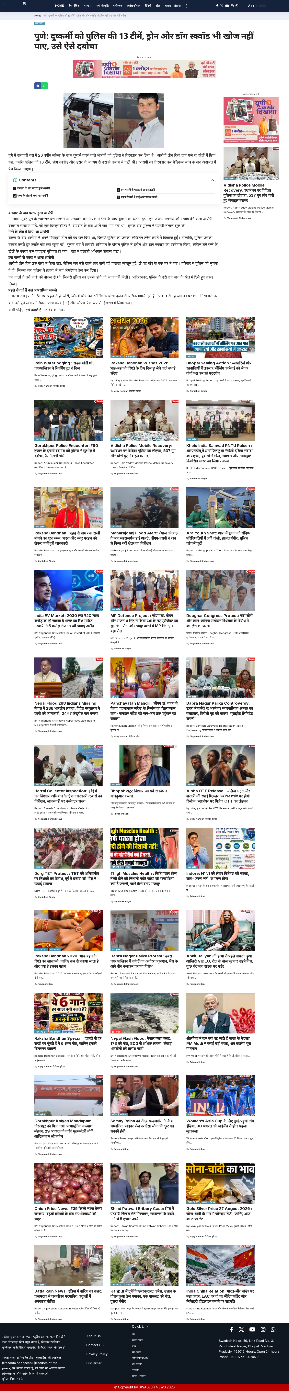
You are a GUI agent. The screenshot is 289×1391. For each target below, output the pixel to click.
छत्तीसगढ (39, 867)
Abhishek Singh (198, 391)
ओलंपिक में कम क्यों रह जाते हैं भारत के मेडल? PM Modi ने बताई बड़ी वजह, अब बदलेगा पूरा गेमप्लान (218, 1043)
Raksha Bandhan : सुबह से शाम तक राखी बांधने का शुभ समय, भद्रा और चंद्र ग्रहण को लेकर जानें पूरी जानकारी (67, 538)
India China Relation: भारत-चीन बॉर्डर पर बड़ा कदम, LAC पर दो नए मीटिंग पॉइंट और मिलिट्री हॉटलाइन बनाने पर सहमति (220, 1296)
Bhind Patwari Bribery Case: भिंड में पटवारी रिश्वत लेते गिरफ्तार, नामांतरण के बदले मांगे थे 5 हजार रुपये (142, 1213)
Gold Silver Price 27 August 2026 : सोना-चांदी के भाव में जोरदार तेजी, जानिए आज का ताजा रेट (219, 1213)
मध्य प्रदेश (229, 178)
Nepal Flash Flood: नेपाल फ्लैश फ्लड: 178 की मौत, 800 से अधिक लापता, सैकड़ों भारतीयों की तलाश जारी (141, 1043)
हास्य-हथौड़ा (41, 356)
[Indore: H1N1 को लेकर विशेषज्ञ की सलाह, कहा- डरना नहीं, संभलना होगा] (220, 848)
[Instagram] (232, 5)
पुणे (11, 155)
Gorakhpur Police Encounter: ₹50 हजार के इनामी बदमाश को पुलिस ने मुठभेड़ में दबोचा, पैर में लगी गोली (66, 450)
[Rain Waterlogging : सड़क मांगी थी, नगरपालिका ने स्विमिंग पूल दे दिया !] (68, 337)
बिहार (190, 526)
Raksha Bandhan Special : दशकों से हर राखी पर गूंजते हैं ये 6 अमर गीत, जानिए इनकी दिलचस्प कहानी (67, 1043)
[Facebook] (217, 5)
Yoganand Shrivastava (239, 218)
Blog (115, 697)
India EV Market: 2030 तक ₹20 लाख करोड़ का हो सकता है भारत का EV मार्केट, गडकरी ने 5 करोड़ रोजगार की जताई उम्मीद (66, 620)
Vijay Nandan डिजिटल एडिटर (51, 385)
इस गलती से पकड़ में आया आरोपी (138, 190)
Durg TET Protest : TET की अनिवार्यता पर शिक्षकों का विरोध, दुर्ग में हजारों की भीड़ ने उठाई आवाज (66, 878)
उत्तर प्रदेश (40, 439)
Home (37, 15)
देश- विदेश (40, 697)
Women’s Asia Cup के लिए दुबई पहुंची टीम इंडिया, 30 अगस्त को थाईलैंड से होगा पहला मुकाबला (220, 1126)
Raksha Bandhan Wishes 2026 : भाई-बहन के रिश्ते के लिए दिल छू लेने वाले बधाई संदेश (142, 368)
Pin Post (117, 356)
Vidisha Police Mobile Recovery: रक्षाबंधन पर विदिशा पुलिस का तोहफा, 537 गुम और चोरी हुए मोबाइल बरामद (249, 193)
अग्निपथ (191, 356)
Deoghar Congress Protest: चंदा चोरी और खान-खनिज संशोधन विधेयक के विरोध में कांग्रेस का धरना (219, 620)
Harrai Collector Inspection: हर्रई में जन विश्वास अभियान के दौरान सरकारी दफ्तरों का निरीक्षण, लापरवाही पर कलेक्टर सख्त (68, 796)
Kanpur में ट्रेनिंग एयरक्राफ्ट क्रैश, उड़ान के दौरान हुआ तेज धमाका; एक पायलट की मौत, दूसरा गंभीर (143, 1296)
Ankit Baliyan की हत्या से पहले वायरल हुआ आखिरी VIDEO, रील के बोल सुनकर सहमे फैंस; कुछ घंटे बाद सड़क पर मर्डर (219, 961)
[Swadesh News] (36, 6)
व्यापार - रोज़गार (208, 1202)
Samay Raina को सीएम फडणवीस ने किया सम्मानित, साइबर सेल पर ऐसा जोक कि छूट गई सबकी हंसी (142, 1126)
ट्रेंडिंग (190, 949)
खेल (189, 1032)
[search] (243, 6)
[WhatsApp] (237, 5)
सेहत (128, 867)
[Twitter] (221, 5)
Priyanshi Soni (121, 813)
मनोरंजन (191, 784)
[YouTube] (227, 5)
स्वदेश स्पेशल (68, 1032)
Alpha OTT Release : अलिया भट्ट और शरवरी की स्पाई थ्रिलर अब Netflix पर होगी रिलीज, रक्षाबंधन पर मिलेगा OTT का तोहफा (218, 796)
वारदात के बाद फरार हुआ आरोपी (33, 188)
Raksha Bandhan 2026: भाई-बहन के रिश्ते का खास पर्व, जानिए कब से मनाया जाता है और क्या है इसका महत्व (66, 961)
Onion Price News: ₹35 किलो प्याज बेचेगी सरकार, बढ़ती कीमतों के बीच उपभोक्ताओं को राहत (68, 1213)
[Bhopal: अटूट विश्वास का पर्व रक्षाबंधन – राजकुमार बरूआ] (144, 765)
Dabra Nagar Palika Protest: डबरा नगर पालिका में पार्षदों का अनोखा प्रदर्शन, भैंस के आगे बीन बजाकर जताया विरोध (144, 961)
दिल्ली (38, 609)
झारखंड (191, 609)
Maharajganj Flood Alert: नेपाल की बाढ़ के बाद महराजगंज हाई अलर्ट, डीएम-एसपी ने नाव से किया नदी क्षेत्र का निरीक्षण (144, 538)
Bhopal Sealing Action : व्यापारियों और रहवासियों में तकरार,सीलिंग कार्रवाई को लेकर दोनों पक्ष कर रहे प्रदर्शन (218, 368)
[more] (186, 6)
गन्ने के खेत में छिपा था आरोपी (32, 195)
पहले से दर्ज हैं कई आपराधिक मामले (139, 197)
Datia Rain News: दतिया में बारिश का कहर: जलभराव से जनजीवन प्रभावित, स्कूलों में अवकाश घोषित (68, 1296)
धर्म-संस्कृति (131, 356)
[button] (37, 85)
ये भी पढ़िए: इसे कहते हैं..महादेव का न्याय (36, 309)
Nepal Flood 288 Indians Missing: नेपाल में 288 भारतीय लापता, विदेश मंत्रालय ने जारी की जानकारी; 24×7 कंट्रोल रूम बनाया (67, 708)
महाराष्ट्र (39, 23)
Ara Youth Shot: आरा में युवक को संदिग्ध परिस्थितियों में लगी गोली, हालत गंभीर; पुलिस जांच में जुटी (218, 538)
